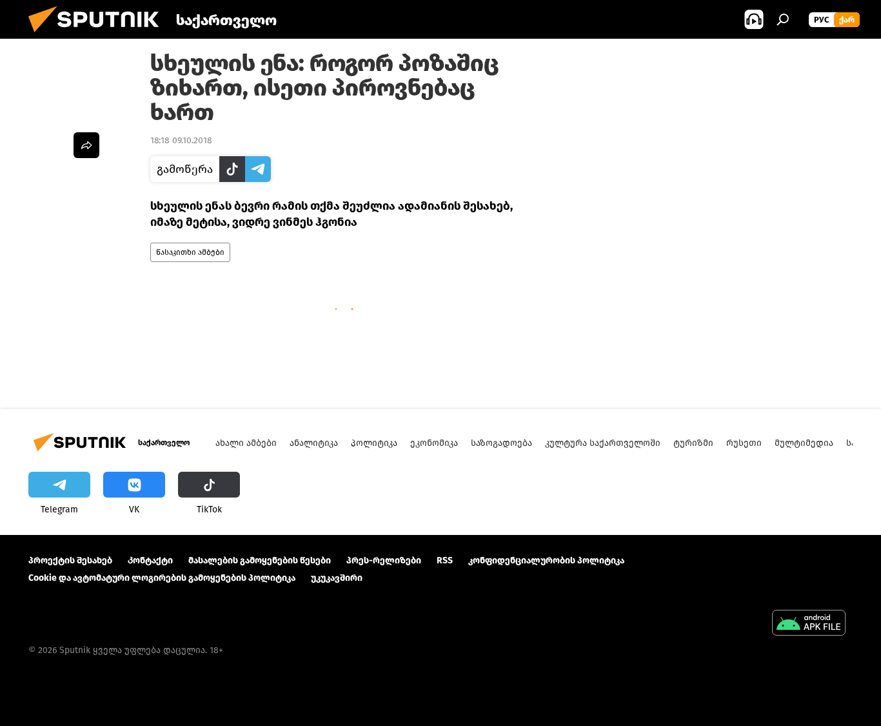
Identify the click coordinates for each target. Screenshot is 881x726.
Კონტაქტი (150, 560)
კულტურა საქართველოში (602, 443)
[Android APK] (809, 624)
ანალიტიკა (314, 443)
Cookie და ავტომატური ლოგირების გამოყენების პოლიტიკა (161, 577)
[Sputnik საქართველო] (98, 35)
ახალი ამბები (246, 443)
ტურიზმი (693, 443)
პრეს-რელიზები (383, 560)
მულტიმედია (804, 443)
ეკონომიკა (434, 443)
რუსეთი (744, 443)
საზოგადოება (501, 443)
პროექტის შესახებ (70, 560)
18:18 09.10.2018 (181, 140)
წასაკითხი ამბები (190, 252)
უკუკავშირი (336, 577)
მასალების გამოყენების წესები (259, 560)
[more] (86, 145)
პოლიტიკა (374, 443)
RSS (445, 560)
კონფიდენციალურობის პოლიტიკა (546, 560)
